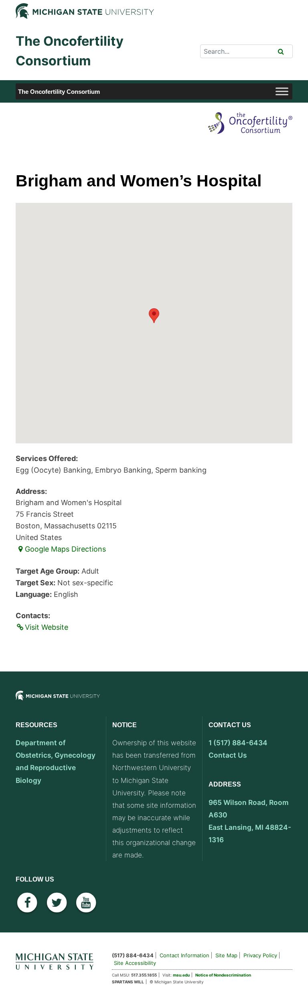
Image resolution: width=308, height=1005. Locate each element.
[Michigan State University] (58, 702)
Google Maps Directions (65, 549)
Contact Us (228, 755)
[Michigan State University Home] (58, 960)
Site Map (226, 955)
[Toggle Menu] (282, 91)
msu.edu (181, 975)
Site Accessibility (135, 963)
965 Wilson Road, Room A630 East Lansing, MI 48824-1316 (250, 821)
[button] (154, 315)
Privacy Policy (260, 955)
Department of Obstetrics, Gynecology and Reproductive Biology (55, 761)
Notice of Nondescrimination (223, 975)
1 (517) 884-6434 (238, 742)
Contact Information (184, 955)
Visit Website (46, 627)
